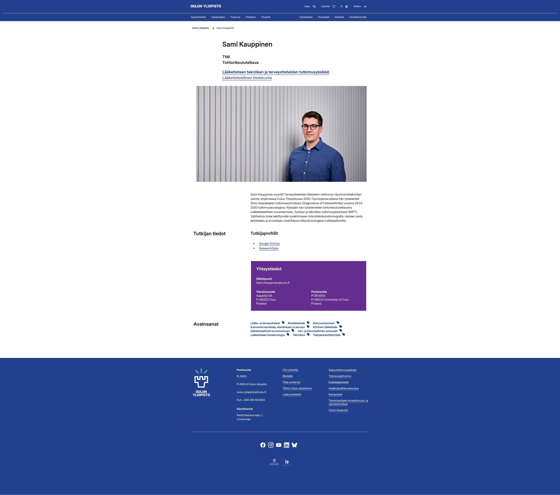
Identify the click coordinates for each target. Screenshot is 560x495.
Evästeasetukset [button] (339, 382)
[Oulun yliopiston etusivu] (215, 6)
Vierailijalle (324, 17)
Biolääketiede (296, 323)
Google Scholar (269, 244)
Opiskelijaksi (218, 17)
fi (346, 9)
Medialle (339, 17)
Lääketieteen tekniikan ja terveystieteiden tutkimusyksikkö (275, 72)
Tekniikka (299, 335)
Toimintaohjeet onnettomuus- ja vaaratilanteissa (348, 402)
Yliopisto (266, 17)
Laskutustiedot (292, 394)
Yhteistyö (250, 17)
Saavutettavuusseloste (343, 370)
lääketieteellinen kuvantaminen (270, 331)
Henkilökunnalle (358, 17)
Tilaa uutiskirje (291, 382)
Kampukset (335, 394)
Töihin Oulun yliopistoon (297, 388)
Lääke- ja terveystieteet (265, 323)
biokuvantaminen (324, 323)
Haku (307, 6)
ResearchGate (268, 248)
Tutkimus (235, 17)
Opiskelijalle (306, 17)
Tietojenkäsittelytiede (327, 335)
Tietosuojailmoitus (340, 376)
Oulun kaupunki (338, 410)
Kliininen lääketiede (325, 327)
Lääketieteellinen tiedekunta (247, 77)
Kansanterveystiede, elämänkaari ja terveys (278, 327)
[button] (360, 6)
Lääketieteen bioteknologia (268, 335)
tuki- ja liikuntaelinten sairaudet (318, 331)
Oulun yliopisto (200, 28)
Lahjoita (325, 6)
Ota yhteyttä (290, 370)
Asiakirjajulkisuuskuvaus (344, 388)
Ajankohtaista (198, 17)
